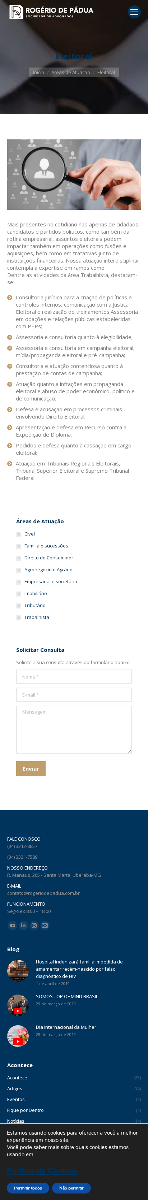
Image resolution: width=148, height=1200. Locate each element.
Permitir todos (28, 1188)
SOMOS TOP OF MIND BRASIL (67, 996)
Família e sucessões (46, 545)
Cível (29, 533)
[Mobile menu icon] (134, 11)
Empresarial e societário (50, 581)
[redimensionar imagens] (18, 971)
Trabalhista (36, 617)
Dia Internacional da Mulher (66, 1027)
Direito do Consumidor (48, 557)
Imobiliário (35, 593)
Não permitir (71, 1188)
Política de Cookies (42, 1170)
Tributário (35, 605)
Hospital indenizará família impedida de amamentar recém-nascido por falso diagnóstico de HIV (79, 968)
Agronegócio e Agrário (48, 569)
